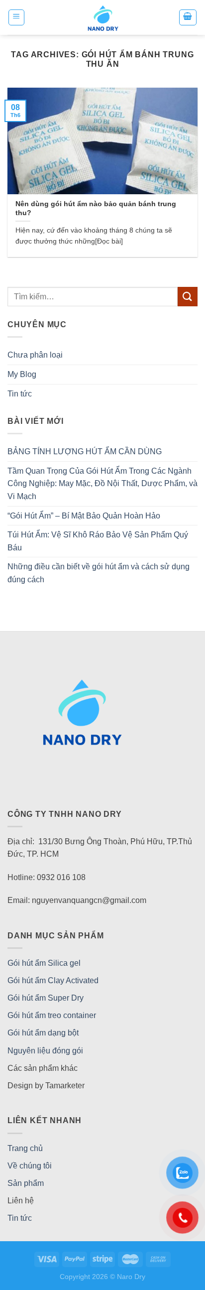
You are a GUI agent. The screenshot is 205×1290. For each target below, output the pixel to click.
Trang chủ (25, 1148)
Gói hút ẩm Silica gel (44, 963)
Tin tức (19, 393)
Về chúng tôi (29, 1165)
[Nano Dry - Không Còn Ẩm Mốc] (103, 17)
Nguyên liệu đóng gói (45, 1050)
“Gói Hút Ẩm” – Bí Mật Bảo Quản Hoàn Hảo (83, 516)
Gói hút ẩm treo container (51, 1015)
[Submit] (188, 296)
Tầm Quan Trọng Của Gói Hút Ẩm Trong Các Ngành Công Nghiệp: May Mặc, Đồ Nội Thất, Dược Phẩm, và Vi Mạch (102, 484)
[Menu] (16, 17)
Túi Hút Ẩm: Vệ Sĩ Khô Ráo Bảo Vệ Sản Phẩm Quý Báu (97, 541)
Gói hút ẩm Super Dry (45, 998)
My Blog (21, 374)
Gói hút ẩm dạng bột (43, 1033)
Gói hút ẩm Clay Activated (53, 980)
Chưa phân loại (35, 355)
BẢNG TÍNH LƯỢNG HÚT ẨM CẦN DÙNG (84, 451)
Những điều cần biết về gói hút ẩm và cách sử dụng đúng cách (98, 573)
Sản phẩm (25, 1183)
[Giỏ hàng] (188, 17)
